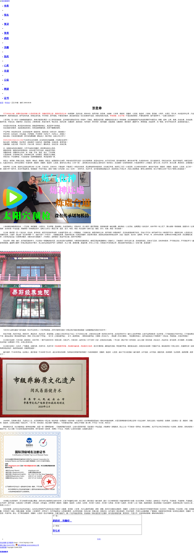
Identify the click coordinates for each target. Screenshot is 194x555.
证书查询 (10, 542)
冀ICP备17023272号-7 (7, 545)
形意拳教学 (4, 552)
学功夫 (7, 103)
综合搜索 (3, 542)
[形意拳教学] (5, 1)
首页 (1, 103)
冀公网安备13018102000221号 (28, 545)
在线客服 (3, 547)
